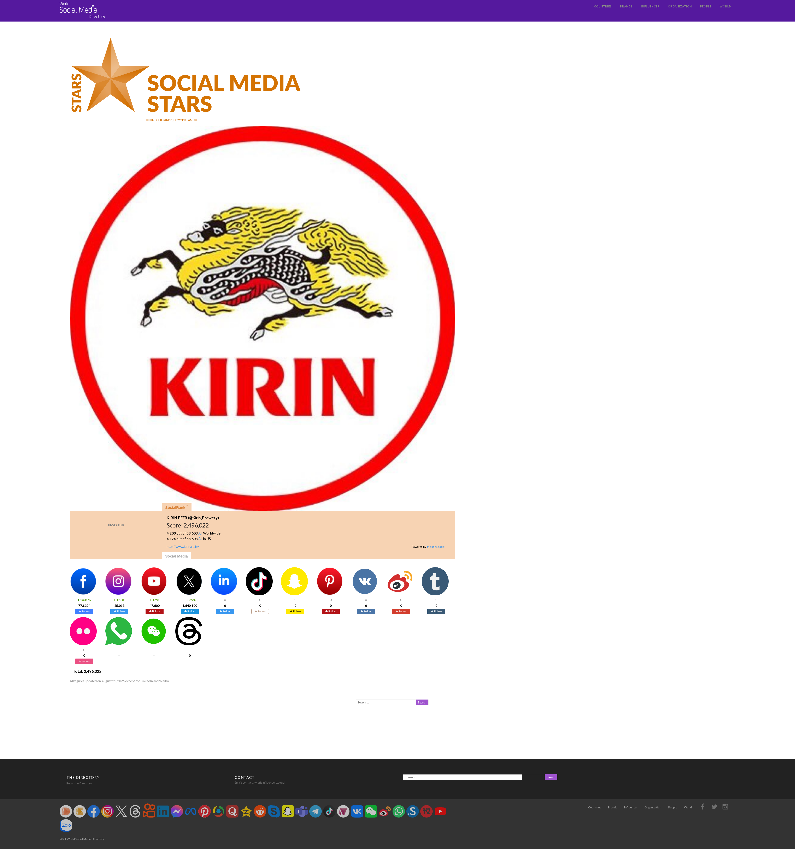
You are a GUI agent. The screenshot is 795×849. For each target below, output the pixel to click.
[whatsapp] (118, 644)
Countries (603, 6)
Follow (85, 611)
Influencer (650, 6)
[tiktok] (259, 594)
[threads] (188, 644)
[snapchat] (294, 594)
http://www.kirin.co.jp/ (183, 546)
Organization (680, 6)
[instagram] (118, 594)
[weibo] (400, 594)
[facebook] (83, 594)
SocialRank (176, 507)
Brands (626, 6)
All (200, 533)
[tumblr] (435, 594)
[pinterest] (329, 594)
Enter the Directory (79, 783)
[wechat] (153, 644)
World (725, 6)
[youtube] (153, 594)
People (705, 6)
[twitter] (188, 594)
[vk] (364, 594)
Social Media (176, 556)
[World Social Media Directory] (82, 20)
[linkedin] (224, 594)
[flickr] (83, 644)
